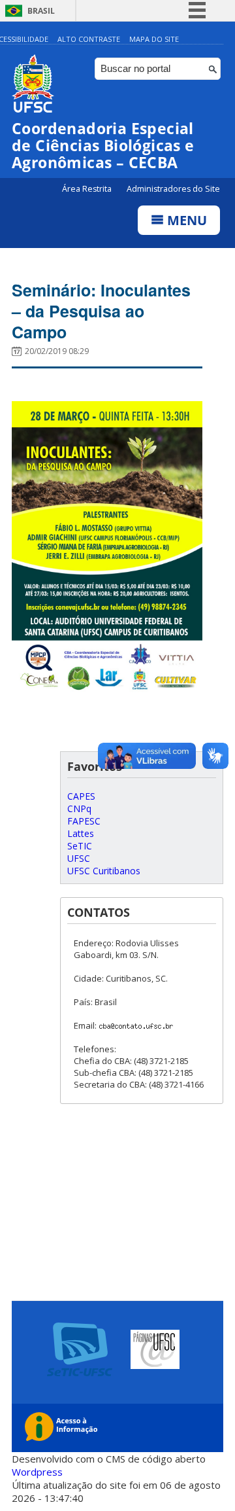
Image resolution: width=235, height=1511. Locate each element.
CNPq (79, 808)
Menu (185, 220)
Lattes (80, 833)
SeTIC (79, 846)
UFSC (78, 858)
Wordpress (37, 1471)
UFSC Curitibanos (103, 870)
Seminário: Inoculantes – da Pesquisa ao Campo (101, 311)
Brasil (41, 10)
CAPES (81, 796)
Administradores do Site (173, 188)
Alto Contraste (88, 39)
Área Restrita (88, 188)
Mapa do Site (154, 39)
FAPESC (84, 821)
